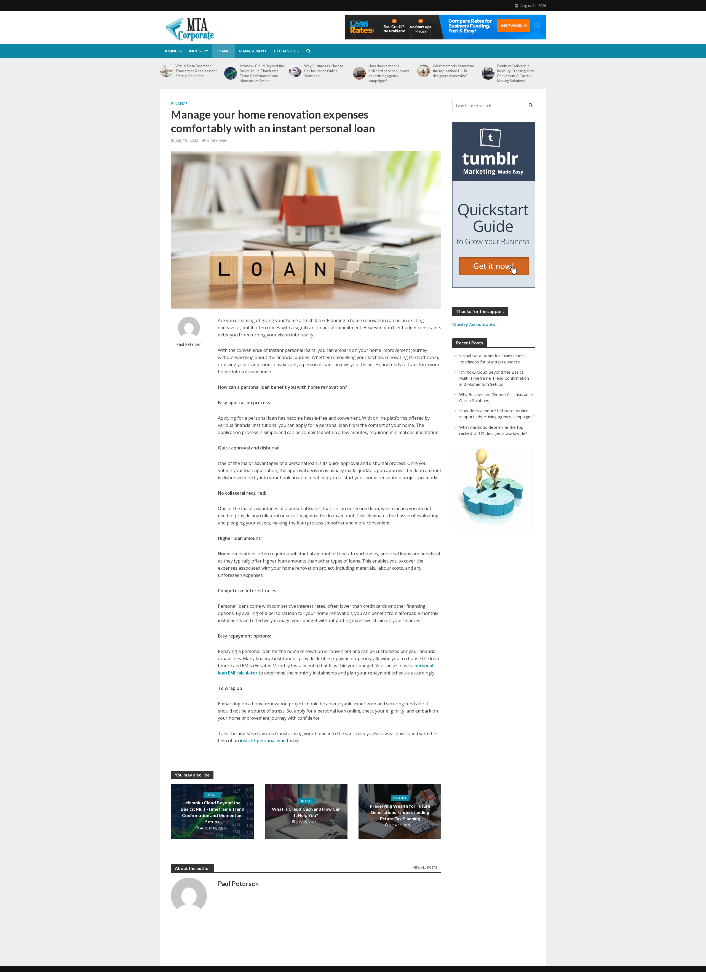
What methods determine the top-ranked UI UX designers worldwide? (453, 71)
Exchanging (286, 50)
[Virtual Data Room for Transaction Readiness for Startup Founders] (166, 71)
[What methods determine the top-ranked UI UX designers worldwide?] (423, 71)
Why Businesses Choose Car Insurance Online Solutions (323, 71)
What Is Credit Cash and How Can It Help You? (306, 812)
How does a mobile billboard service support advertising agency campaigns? (388, 73)
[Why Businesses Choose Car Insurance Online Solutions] (295, 71)
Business (173, 50)
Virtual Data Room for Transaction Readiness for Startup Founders (196, 71)
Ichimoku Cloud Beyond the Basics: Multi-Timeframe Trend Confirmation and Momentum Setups (262, 73)
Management (253, 50)
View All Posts (425, 867)
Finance (223, 50)
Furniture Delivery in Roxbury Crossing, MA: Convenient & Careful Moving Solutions (515, 73)
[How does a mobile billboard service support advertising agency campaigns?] (359, 73)
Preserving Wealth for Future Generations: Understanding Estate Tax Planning (400, 812)
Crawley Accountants (473, 324)
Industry (198, 50)
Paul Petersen (189, 344)
